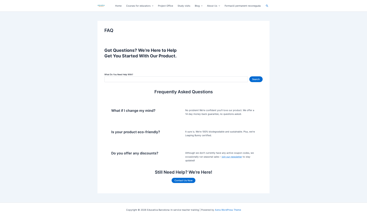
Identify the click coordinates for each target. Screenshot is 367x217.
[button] (267, 6)
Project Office (165, 5)
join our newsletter (232, 156)
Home (118, 5)
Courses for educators (138, 5)
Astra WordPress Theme (228, 209)
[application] (152, 5)
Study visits (184, 5)
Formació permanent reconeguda (243, 5)
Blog (197, 5)
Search (256, 79)
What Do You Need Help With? (118, 74)
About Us (212, 5)
